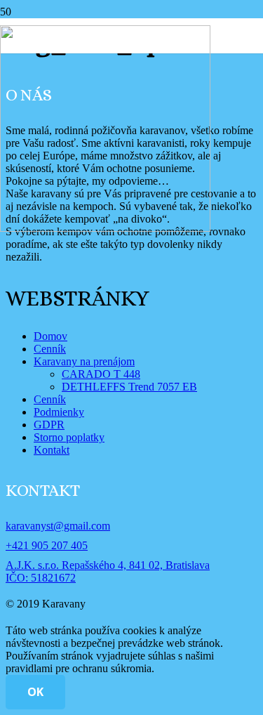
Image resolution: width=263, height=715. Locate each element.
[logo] (105, 228)
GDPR (49, 425)
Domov (50, 336)
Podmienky (59, 412)
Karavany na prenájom (84, 361)
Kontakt (51, 450)
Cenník (50, 349)
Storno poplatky (69, 437)
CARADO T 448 (101, 374)
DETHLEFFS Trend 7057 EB (129, 387)
